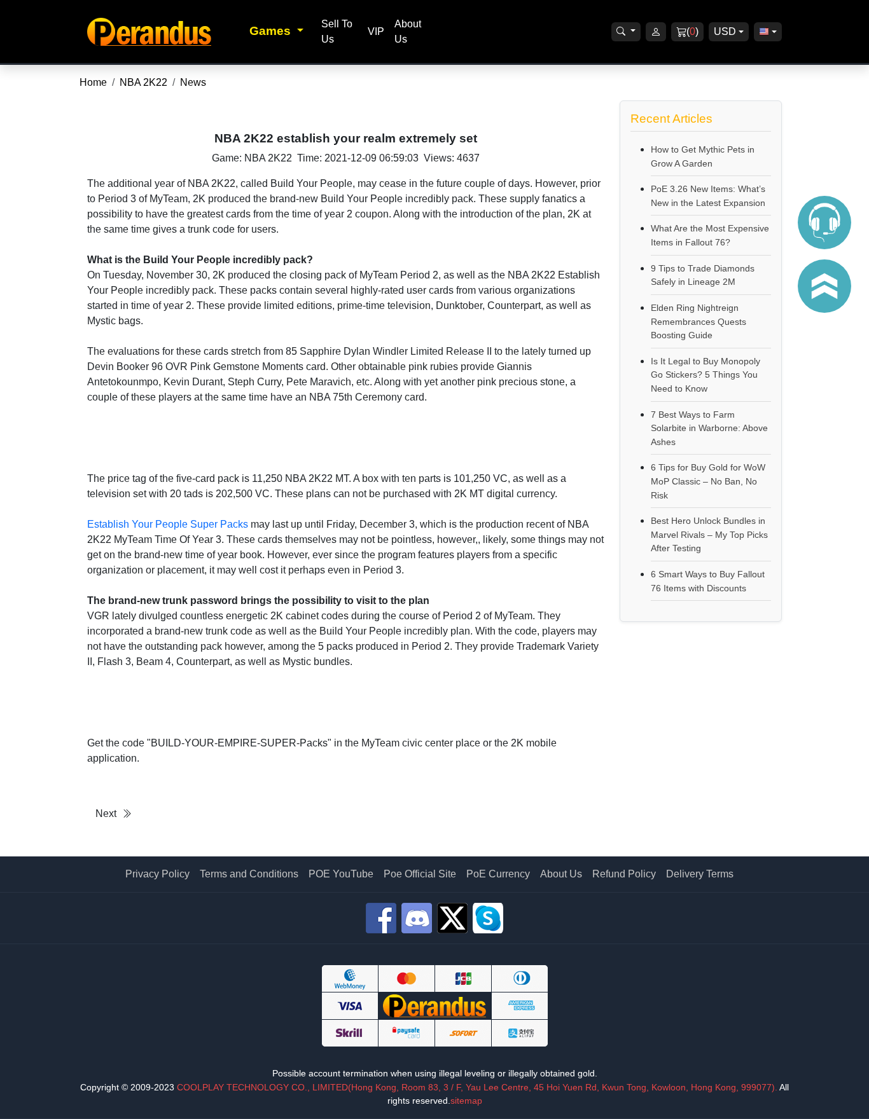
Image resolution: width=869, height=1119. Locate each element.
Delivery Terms (699, 873)
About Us (561, 873)
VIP (376, 31)
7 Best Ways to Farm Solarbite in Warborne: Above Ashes (709, 428)
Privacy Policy (157, 873)
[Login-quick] (656, 31)
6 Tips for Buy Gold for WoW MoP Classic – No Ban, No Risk (708, 481)
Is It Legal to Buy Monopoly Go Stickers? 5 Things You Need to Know (705, 375)
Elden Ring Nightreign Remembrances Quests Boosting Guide (698, 321)
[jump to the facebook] (381, 918)
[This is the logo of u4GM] (164, 31)
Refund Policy (624, 873)
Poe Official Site (420, 873)
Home (93, 82)
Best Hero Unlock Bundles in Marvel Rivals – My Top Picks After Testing (709, 534)
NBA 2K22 (143, 82)
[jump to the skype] (488, 918)
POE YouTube (341, 873)
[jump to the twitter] (452, 918)
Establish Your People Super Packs (167, 524)
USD (725, 31)
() (692, 31)
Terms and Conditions (249, 873)
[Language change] (768, 31)
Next (105, 813)
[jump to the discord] (416, 918)
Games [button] (271, 31)
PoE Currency (498, 873)
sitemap (466, 1100)
